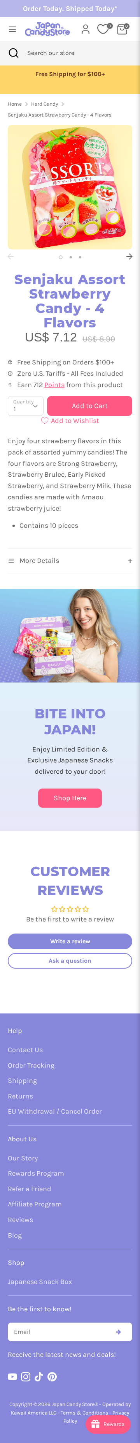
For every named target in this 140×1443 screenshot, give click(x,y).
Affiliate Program (35, 1204)
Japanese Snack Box (40, 1281)
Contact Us (25, 1049)
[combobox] (61, 53)
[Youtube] (12, 1376)
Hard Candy (44, 104)
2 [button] (71, 257)
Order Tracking (31, 1065)
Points (54, 384)
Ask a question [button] (70, 960)
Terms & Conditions (84, 1413)
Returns (20, 1096)
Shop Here (70, 798)
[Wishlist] (103, 29)
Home (15, 104)
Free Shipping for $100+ (70, 74)
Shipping (22, 1080)
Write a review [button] (70, 941)
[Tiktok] (39, 1376)
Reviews (20, 1219)
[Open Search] (13, 53)
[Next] (129, 256)
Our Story (23, 1158)
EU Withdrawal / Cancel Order (55, 1111)
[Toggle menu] (10, 29)
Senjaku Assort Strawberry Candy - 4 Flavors (60, 115)
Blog (15, 1235)
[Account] (85, 27)
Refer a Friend (29, 1189)
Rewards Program (36, 1173)
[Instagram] (25, 1376)
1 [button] (61, 257)
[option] (70, 74)
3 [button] (80, 257)
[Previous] (10, 256)
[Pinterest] (52, 1376)
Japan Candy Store (73, 1404)
